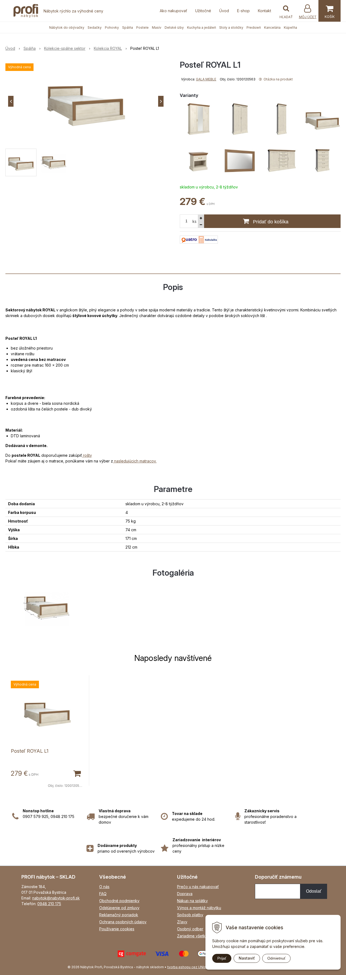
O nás (104, 886)
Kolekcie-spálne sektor (64, 48)
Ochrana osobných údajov (123, 921)
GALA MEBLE (206, 79)
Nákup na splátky (192, 900)
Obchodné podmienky (119, 900)
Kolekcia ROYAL (108, 48)
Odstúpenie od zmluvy (119, 907)
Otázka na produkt (278, 79)
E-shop (243, 10)
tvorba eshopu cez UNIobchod (191, 967)
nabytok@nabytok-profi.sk (56, 898)
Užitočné (203, 10)
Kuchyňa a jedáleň (201, 27)
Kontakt (264, 10)
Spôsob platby (190, 914)
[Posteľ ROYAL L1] (85, 101)
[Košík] (329, 11)
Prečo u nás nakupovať (198, 886)
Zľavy (182, 921)
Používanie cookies (116, 929)
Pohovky (112, 27)
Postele (142, 27)
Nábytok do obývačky (66, 27)
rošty (87, 455)
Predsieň (254, 27)
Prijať (221, 958)
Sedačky (95, 27)
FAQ (103, 893)
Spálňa (127, 27)
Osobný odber (190, 929)
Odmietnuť (276, 958)
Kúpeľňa (290, 27)
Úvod (224, 10)
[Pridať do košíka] (77, 773)
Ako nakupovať (173, 10)
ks (194, 221)
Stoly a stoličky (231, 27)
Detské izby (174, 27)
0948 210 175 (49, 903)
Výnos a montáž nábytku (199, 907)
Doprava (184, 893)
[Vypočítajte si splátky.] (199, 239)
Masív (156, 27)
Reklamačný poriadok (118, 914)
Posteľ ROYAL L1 (29, 751)
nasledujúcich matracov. (135, 461)
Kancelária (272, 27)
